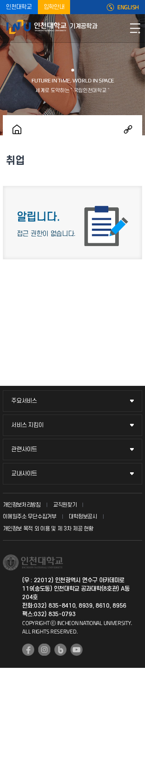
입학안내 (54, 7)
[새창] (28, 650)
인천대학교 (19, 7)
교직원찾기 (65, 505)
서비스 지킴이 (27, 425)
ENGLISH (128, 7)
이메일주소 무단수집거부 (29, 517)
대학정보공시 (83, 517)
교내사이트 (24, 473)
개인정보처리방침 (22, 505)
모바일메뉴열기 (135, 28)
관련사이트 (24, 449)
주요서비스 (24, 401)
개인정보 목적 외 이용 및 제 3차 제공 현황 (48, 529)
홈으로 (17, 129)
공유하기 (128, 129)
